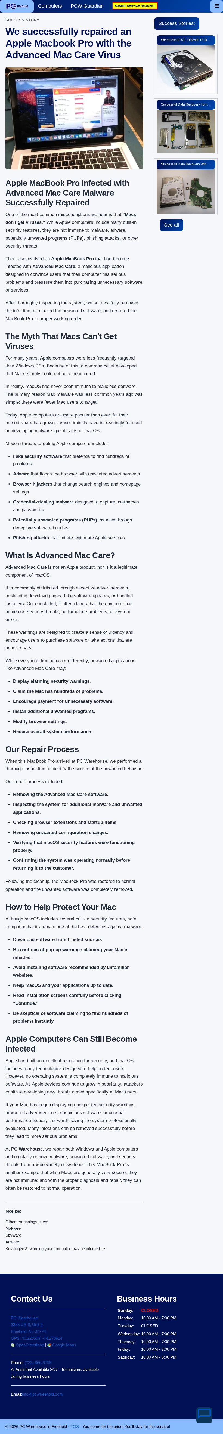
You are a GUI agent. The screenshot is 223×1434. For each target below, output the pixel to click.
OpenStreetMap (29, 1345)
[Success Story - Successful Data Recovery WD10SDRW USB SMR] (186, 191)
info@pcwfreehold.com (42, 1394)
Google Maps (63, 1345)
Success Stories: (177, 23)
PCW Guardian (87, 6)
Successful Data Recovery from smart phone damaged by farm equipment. (188, 104)
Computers (50, 6)
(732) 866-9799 (37, 1362)
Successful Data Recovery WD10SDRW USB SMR (188, 164)
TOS (74, 1426)
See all (171, 225)
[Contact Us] (204, 1415)
